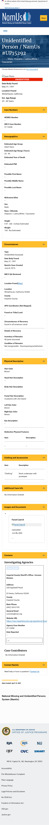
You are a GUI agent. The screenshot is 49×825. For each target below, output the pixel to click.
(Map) (20, 283)
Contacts (8, 555)
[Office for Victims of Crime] (24, 751)
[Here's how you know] (24, 4)
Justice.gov (6, 815)
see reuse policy (32, 69)
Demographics (11, 136)
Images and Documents (15, 507)
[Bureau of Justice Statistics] (24, 745)
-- (4, 446)
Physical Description (13, 361)
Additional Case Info (13, 488)
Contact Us (34, 671)
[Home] (17, 18)
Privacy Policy (6, 786)
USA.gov (4, 809)
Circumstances (11, 244)
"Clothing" (8, 473)
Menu (44, 18)
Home (5, 31)
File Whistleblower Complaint (13, 774)
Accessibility (6, 768)
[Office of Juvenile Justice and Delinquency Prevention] (9, 752)
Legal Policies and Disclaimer (13, 791)
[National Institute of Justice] (39, 742)
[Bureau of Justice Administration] (9, 742)
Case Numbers (11, 110)
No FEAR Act (6, 797)
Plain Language (7, 780)
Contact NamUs (11, 665)
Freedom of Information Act (12, 803)
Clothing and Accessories (16, 457)
